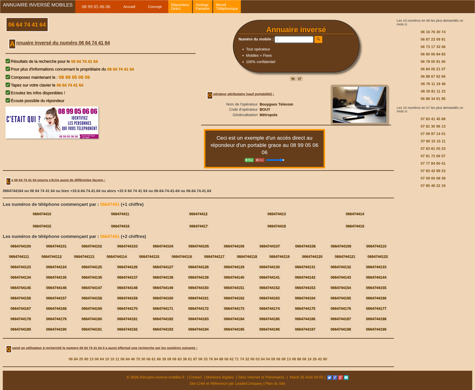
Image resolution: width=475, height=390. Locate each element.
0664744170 (127, 308)
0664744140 (234, 277)
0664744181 (127, 319)
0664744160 (163, 298)
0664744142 (305, 277)
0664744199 (376, 329)
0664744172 (198, 308)
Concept (155, 7)
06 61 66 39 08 (158, 359)
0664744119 (279, 256)
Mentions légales (220, 377)
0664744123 (20, 267)
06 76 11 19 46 (433, 84)
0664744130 (269, 267)
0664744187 (340, 319)
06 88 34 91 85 (433, 99)
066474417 (198, 226)
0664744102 (91, 246)
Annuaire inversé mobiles (38, 5)
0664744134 (20, 277)
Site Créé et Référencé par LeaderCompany (226, 383)
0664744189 (20, 329)
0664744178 (20, 319)
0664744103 (127, 246)
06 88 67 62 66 (433, 76)
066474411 (120, 214)
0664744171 (163, 308)
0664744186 (305, 319)
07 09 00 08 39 (433, 178)
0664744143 (340, 277)
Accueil (129, 7)
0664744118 (247, 256)
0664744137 (127, 277)
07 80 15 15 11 (433, 141)
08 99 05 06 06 (96, 6)
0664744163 (269, 298)
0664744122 (377, 256)
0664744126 (127, 267)
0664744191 (91, 329)
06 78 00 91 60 (433, 62)
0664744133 (376, 267)
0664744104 (163, 246)
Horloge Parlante (202, 7)
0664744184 (234, 319)
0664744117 (214, 256)
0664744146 (56, 288)
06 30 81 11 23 (433, 91)
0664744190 (56, 329)
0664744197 (305, 329)
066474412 (198, 214)
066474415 (42, 226)
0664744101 (56, 246)
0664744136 (91, 277)
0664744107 (269, 246)
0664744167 (20, 308)
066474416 (120, 226)
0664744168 (56, 308)
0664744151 (234, 288)
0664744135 (56, 277)
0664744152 (269, 288)
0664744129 (234, 267)
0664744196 (269, 329)
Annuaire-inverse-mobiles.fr (162, 377)
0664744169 (91, 308)
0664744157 (56, 298)
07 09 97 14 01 (433, 134)
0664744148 (127, 288)
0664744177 (376, 308)
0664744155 (376, 288)
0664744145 (20, 288)
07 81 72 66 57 (433, 156)
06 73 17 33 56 (433, 47)
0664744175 (305, 308)
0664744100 (20, 246)
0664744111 (19, 256)
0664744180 (91, 319)
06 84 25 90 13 (81, 359)
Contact (195, 377)
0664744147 (91, 288)
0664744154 (340, 288)
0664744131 (305, 267)
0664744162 (234, 298)
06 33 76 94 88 (210, 359)
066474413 (276, 214)
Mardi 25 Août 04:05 (306, 377)
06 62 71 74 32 (236, 359)
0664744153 (305, 288)
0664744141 (269, 277)
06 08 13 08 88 (288, 359)
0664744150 (198, 288)
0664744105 (198, 246)
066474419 (355, 226)
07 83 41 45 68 (433, 119)
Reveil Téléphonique (227, 7)
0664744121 (345, 256)
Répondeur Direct (180, 7)
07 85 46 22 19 (433, 186)
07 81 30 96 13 (433, 126)
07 (299, 78)
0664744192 (127, 329)
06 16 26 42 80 (314, 359)
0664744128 (198, 267)
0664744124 (56, 267)
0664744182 (163, 319)
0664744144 (376, 277)
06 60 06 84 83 (433, 54)
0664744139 (198, 277)
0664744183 (198, 319)
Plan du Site (275, 383)
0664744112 (51, 256)
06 (292, 78)
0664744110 (376, 246)
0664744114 (117, 256)
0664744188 (376, 319)
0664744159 (127, 298)
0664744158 (91, 298)
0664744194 (198, 329)
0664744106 (234, 246)
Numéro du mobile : (256, 39)
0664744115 (149, 256)
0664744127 (163, 267)
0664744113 (84, 256)
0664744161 (198, 298)
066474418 (276, 226)
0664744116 (182, 256)
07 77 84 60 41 (433, 163)
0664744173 (234, 308)
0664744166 (376, 298)
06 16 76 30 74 (433, 32)
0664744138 (163, 277)
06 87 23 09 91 (433, 39)
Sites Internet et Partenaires (261, 377)
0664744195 (234, 329)
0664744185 (269, 319)
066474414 (355, 214)
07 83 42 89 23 (433, 171)
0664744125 (91, 267)
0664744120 (312, 256)
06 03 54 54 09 (262, 359)
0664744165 (340, 298)
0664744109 (341, 246)
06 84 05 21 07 (433, 69)
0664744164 (305, 298)
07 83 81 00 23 (433, 149)
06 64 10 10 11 (107, 359)
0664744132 (340, 267)
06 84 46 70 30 (132, 359)
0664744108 (305, 246)
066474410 (42, 214)
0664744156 (20, 298)
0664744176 (340, 308)
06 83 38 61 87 (184, 359)
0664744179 (56, 319)
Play (250, 160)
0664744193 (163, 329)
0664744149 (163, 288)
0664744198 (340, 329)
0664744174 (269, 308)
